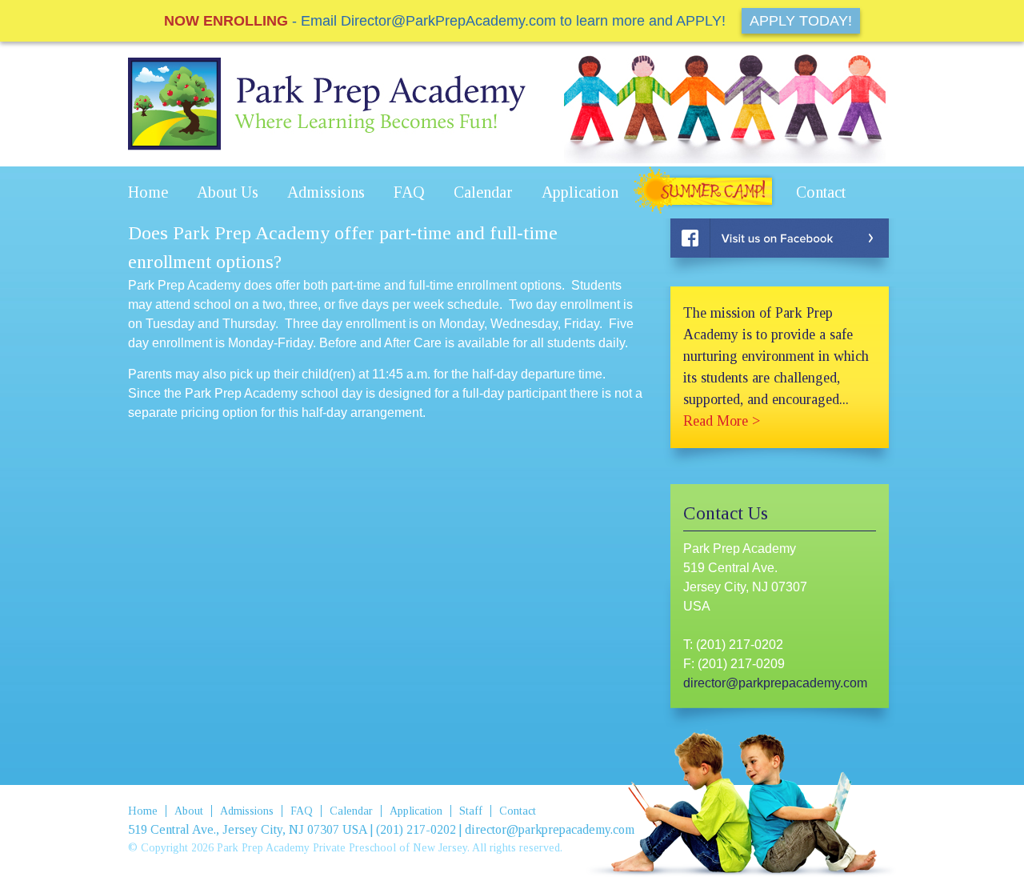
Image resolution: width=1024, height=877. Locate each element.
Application (580, 192)
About (188, 811)
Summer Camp (707, 192)
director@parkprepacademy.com (775, 683)
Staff (470, 811)
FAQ (409, 192)
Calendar (483, 192)
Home (148, 192)
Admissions (326, 192)
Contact (821, 192)
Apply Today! (801, 21)
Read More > (721, 421)
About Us (227, 192)
